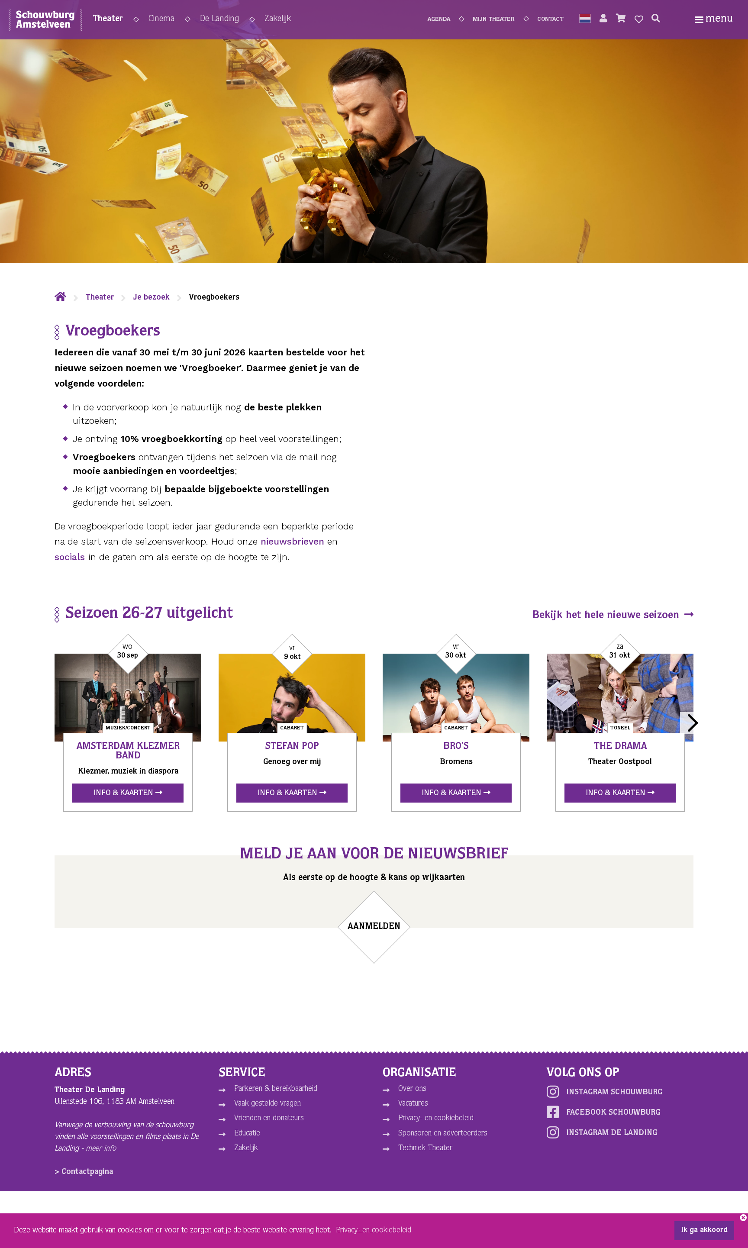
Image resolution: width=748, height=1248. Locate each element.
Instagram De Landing (611, 1133)
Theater (108, 19)
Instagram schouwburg (614, 1092)
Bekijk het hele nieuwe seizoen (607, 616)
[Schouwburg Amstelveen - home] (45, 22)
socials (70, 556)
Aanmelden (374, 927)
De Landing (219, 19)
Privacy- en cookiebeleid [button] (373, 1231)
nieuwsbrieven (292, 541)
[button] (585, 19)
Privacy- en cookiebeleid (436, 1118)
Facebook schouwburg (613, 1113)
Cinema (161, 19)
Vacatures (413, 1104)
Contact (550, 19)
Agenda (439, 19)
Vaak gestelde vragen (267, 1104)
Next (691, 723)
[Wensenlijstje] (639, 19)
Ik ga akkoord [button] (704, 1230)
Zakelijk (277, 19)
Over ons (412, 1089)
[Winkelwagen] (621, 19)
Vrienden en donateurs (268, 1118)
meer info (101, 1149)
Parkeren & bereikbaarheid (275, 1089)
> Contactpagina (84, 1172)
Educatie (247, 1134)
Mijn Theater (494, 19)
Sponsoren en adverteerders (442, 1134)
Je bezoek (151, 298)
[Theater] (60, 298)
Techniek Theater (425, 1148)
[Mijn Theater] (603, 19)
